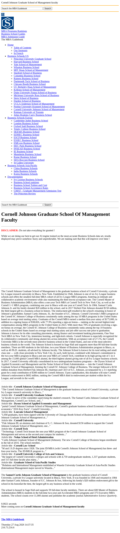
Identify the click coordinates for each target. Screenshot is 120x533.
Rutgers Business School (26, 78)
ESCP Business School (25, 137)
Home (11, 45)
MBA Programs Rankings (14, 31)
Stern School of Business (26, 98)
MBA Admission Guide (13, 36)
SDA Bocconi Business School (29, 160)
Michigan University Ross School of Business (36, 95)
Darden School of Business (27, 101)
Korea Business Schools (26, 174)
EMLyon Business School (27, 143)
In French (18, 53)
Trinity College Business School (29, 129)
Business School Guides (13, 34)
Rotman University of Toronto (29, 112)
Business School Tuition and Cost (30, 185)
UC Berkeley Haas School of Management (35, 87)
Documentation (15, 176)
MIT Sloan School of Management (31, 70)
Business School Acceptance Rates (31, 188)
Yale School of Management (28, 64)
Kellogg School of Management (29, 89)
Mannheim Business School (27, 154)
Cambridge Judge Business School (31, 120)
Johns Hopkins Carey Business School (33, 115)
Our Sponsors (20, 50)
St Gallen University (24, 162)
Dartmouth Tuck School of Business (32, 81)
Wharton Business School (26, 67)
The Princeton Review (25, 193)
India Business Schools (25, 171)
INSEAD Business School (27, 148)
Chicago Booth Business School (30, 84)
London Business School (26, 123)
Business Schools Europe (20, 117)
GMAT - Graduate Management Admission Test (37, 190)
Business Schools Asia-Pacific (22, 165)
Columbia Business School (27, 75)
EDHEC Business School (26, 134)
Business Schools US (18, 56)
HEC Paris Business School (27, 146)
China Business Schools (26, 168)
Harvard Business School (26, 61)
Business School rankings (26, 182)
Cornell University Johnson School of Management (39, 109)
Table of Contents (22, 47)
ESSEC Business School (26, 140)
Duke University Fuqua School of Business (35, 92)
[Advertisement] (60, 264)
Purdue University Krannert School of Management (39, 106)
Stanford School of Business (28, 73)
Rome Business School (25, 157)
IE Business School (23, 151)
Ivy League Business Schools (28, 179)
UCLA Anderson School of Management (34, 103)
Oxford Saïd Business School (28, 126)
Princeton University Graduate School (32, 59)
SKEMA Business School (26, 132)
